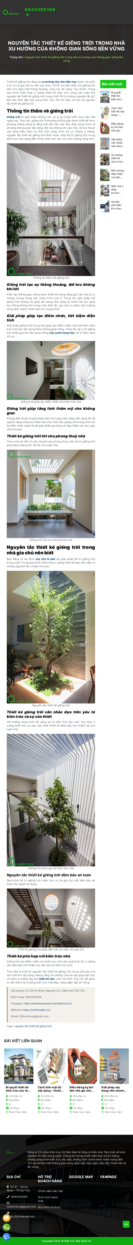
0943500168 (19, 1196)
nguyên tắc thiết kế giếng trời (33, 1026)
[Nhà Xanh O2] (11, 12)
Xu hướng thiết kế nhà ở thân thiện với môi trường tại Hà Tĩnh (117, 158)
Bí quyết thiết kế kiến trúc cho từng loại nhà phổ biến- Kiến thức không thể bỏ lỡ (117, 96)
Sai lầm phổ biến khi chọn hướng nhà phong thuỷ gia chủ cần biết (118, 205)
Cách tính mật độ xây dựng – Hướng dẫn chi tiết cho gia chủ (118, 112)
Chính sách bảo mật (50, 1191)
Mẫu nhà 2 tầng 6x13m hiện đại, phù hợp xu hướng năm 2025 (118, 190)
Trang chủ (16, 57)
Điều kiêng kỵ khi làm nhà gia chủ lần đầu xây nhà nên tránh (117, 127)
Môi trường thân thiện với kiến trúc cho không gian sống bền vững (117, 174)
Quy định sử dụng (49, 1207)
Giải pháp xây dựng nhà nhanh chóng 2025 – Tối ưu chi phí (117, 143)
